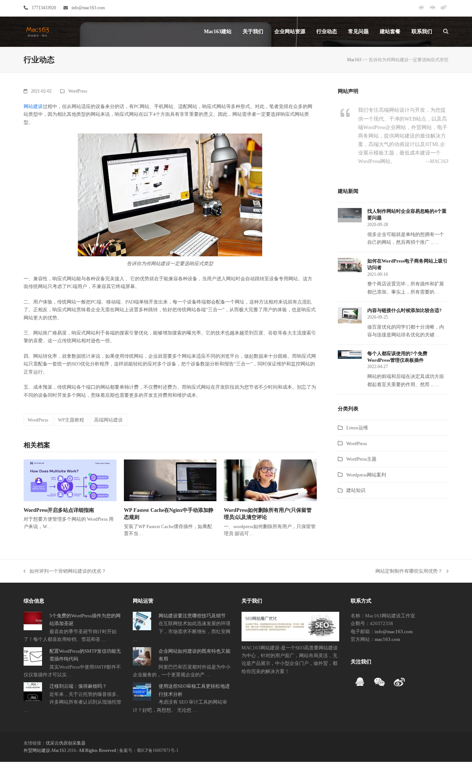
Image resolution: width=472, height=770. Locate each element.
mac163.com (387, 639)
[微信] (432, 10)
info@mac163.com (88, 7)
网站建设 (33, 106)
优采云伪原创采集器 (66, 743)
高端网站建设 (108, 420)
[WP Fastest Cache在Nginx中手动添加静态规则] (170, 480)
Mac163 (354, 59)
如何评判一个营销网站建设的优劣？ (65, 571)
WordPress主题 (361, 459)
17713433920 (44, 7)
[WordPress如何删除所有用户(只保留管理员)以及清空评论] (270, 480)
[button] (446, 31)
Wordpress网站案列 (366, 475)
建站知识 (355, 490)
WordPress (77, 91)
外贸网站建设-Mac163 (45, 750)
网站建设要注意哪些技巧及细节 (192, 615)
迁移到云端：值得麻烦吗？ (78, 686)
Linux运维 (357, 427)
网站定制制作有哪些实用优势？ (408, 571)
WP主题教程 (71, 420)
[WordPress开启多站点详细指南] (70, 480)
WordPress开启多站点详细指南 (59, 510)
